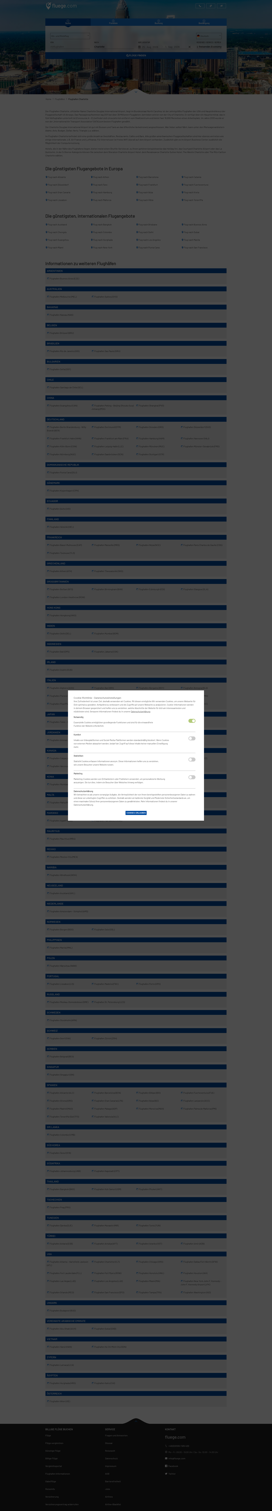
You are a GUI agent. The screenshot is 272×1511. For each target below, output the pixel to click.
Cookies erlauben (136, 813)
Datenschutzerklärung (140, 711)
